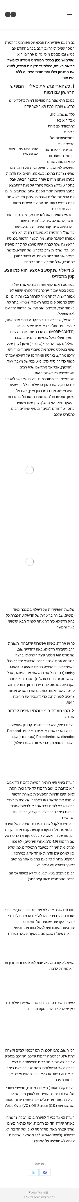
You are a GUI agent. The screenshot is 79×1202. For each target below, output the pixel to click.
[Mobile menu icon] (69, 14)
